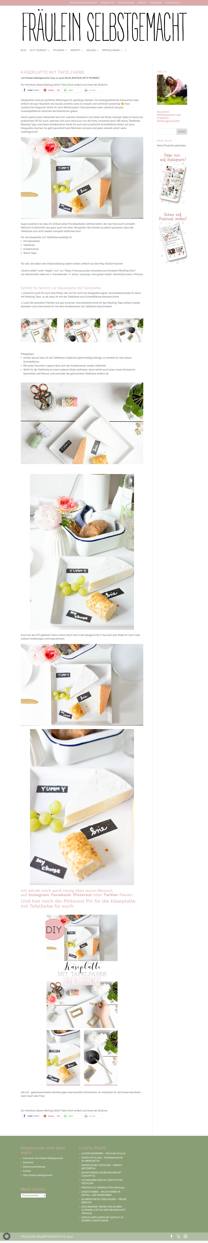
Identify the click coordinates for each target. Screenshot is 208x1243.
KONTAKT (142, 3)
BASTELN (77, 78)
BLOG (23, 50)
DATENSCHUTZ (172, 3)
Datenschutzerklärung (34, 1166)
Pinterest (82, 894)
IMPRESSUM (156, 3)
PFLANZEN (58, 50)
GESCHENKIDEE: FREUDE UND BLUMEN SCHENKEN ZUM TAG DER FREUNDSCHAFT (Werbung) (103, 1210)
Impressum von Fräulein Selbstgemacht (43, 1158)
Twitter (111, 894)
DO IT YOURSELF (38, 50)
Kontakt (27, 1171)
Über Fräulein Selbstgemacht (37, 1175)
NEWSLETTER (108, 3)
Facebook (61, 894)
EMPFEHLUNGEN (111, 50)
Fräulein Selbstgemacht (37, 78)
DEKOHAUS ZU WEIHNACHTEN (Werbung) (102, 1187)
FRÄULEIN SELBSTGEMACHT (84, 3)
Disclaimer (28, 1162)
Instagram (38, 894)
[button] (31, 90)
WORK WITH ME (126, 3)
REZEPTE (75, 50)
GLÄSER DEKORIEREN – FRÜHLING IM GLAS (103, 1153)
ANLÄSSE (91, 50)
